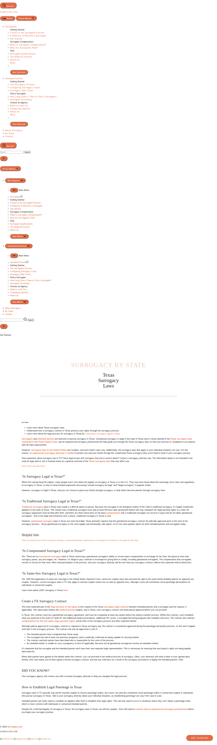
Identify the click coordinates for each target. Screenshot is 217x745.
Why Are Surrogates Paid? (24, 48)
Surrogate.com (8, 12)
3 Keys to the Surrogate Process (27, 33)
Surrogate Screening (21, 99)
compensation (113, 513)
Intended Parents (14, 78)
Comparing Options (20, 108)
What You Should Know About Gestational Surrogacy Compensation (49, 540)
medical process (67, 610)
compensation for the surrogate (37, 621)
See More (18, 236)
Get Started (16, 39)
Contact (9, 136)
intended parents (45, 439)
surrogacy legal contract (116, 607)
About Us (15, 60)
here (65, 590)
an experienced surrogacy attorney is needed (51, 453)
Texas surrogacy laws (99, 461)
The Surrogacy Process (22, 84)
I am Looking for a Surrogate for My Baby (121, 540)
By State (9, 133)
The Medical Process (21, 57)
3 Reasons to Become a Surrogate (28, 36)
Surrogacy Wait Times (21, 90)
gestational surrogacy (42, 521)
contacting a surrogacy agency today (102, 434)
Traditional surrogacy (32, 507)
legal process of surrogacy (64, 607)
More (12, 63)
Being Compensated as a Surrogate (90, 540)
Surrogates (11, 26)
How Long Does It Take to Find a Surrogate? (33, 96)
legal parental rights (65, 621)
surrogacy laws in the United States (49, 450)
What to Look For (19, 105)
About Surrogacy (14, 130)
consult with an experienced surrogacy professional (161, 709)
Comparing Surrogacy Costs (25, 87)
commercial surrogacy (50, 556)
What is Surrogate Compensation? (28, 45)
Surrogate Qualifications (23, 54)
